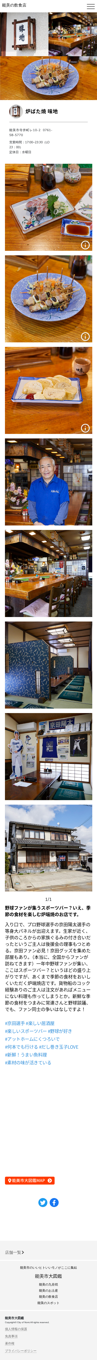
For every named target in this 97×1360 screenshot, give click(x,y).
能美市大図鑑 (48, 1276)
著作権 (9, 1343)
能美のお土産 (48, 1290)
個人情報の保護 (16, 1329)
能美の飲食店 (14, 5)
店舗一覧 (13, 1252)
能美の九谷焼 (48, 1284)
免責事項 (11, 1336)
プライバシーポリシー (21, 1351)
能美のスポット (48, 1303)
